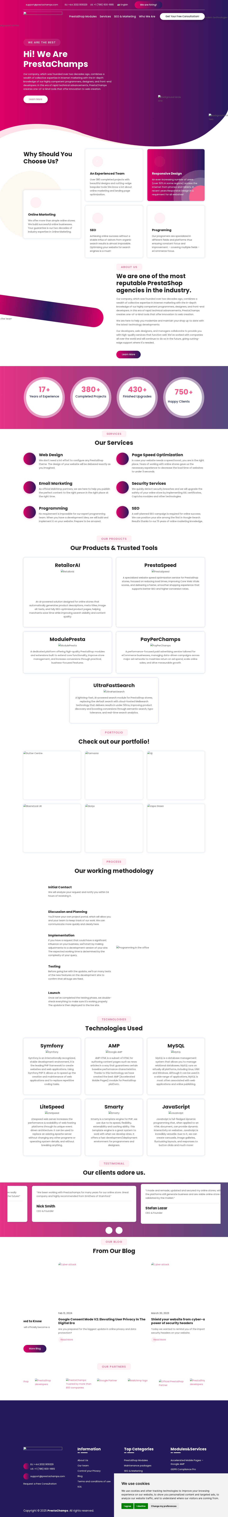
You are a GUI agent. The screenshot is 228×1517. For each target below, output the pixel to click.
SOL (80, 1486)
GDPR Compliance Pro (183, 1469)
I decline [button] (141, 1506)
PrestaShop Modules (136, 1460)
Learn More (35, 99)
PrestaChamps (57, 1510)
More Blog (35, 1348)
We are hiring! (148, 4)
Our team (83, 1465)
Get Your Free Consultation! (182, 16)
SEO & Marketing (133, 1470)
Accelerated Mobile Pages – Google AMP (187, 1462)
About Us (83, 1460)
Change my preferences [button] (164, 1506)
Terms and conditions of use (94, 1481)
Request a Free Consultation (40, 1483)
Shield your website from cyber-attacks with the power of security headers (136, 1321)
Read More (105, 1339)
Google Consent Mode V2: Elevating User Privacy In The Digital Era (47, 1321)
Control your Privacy (89, 1470)
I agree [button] (127, 1506)
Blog (80, 1476)
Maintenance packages (137, 1465)
